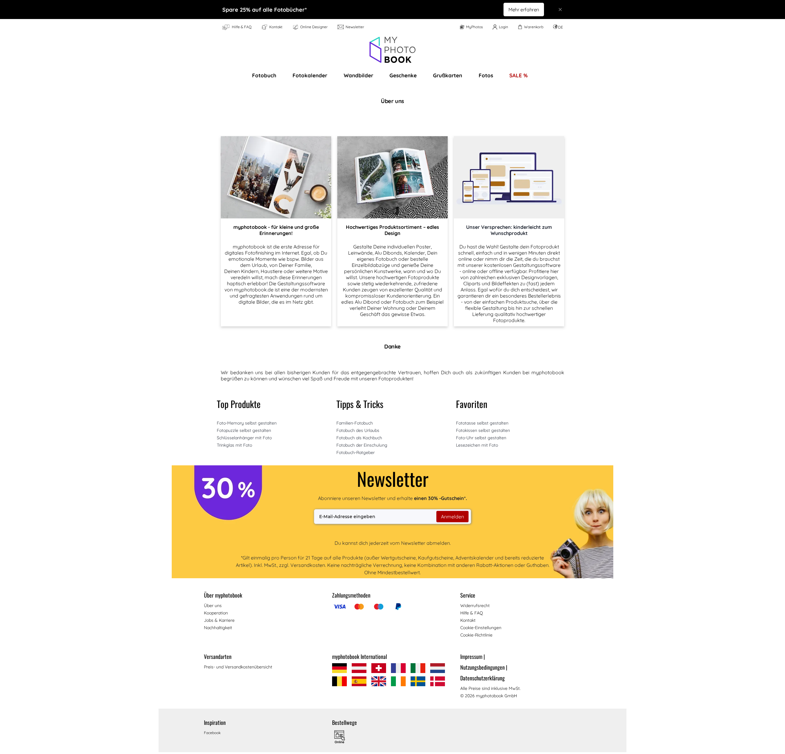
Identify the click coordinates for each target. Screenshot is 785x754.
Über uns (213, 605)
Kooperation (216, 613)
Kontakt (468, 620)
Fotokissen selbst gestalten (483, 430)
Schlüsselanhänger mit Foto (244, 437)
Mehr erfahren (523, 9)
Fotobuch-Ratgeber (355, 452)
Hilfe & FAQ (471, 613)
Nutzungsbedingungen (483, 667)
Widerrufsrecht (475, 605)
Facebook (212, 732)
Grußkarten (447, 75)
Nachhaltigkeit (218, 627)
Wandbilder (358, 75)
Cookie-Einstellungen (480, 627)
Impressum (472, 656)
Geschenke (403, 75)
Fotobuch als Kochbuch (359, 437)
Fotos (486, 75)
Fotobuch (264, 75)
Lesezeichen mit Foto (477, 445)
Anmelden (452, 517)
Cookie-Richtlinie (476, 635)
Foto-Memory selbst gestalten (247, 423)
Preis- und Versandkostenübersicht (238, 667)
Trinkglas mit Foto (234, 445)
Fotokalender (310, 75)
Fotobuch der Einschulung (361, 445)
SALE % (518, 75)
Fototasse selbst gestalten (482, 423)
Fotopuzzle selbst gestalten (244, 430)
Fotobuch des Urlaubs (357, 430)
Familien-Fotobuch (354, 423)
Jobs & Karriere (219, 620)
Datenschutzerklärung (482, 678)
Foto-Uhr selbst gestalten (481, 437)
